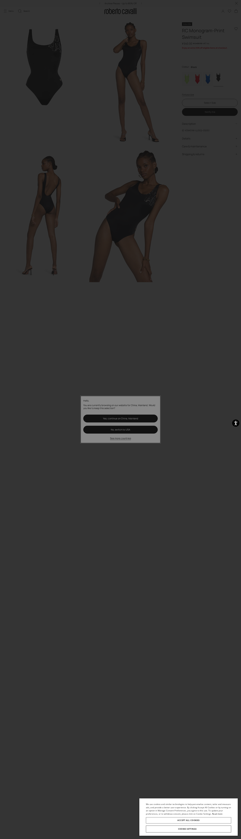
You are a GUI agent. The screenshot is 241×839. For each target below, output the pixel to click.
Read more (217, 813)
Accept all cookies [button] (188, 820)
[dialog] (188, 817)
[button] (188, 829)
